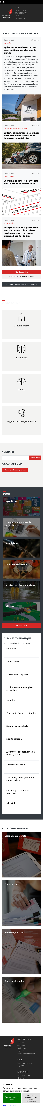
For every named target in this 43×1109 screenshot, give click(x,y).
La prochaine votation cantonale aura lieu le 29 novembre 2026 (21, 182)
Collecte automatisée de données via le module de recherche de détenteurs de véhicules (21, 135)
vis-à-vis (20, 1078)
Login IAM (21, 1066)
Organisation (20, 10)
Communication (21, 13)
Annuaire (20, 1042)
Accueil (18, 7)
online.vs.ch (20, 18)
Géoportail (21, 1045)
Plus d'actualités (21, 272)
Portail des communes (26, 1053)
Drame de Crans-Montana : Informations (21, 284)
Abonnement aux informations (21, 276)
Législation (21, 1048)
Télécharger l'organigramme (14, 470)
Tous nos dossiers (21, 625)
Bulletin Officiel (23, 1075)
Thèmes (18, 16)
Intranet (20, 1051)
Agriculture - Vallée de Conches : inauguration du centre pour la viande (20, 50)
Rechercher (35, 457)
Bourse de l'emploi (24, 1063)
